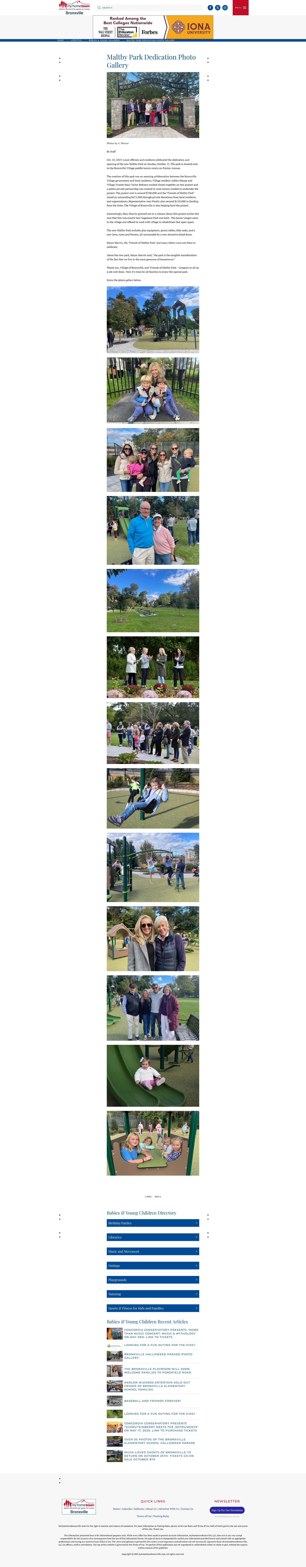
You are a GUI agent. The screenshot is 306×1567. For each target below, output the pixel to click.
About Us (151, 1509)
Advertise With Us (168, 1509)
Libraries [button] (114, 1237)
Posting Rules (161, 1516)
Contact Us (187, 1509)
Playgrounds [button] (117, 1280)
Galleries (139, 1509)
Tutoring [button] (114, 1294)
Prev (149, 1197)
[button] (241, 7)
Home (116, 1509)
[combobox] (149, 7)
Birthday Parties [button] (119, 1223)
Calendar (127, 1509)
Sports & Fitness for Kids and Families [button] (136, 1308)
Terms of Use (144, 1516)
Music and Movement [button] (123, 1251)
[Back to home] (74, 7)
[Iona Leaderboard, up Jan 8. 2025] (153, 27)
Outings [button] (114, 1265)
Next (157, 1197)
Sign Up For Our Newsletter (227, 1510)
